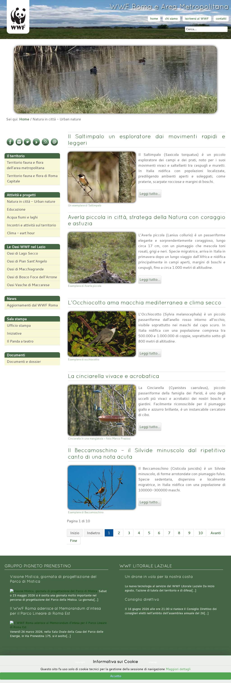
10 (200, 532)
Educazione (16, 209)
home (154, 19)
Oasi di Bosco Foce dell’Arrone (32, 276)
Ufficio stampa (19, 325)
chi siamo (171, 19)
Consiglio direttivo (142, 599)
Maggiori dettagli (178, 669)
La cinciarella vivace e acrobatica (113, 376)
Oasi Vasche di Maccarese (28, 284)
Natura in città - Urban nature (31, 201)
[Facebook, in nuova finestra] (10, 144)
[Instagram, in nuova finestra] (19, 144)
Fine (73, 540)
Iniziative (14, 333)
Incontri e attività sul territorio (31, 225)
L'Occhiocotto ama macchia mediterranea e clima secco (144, 302)
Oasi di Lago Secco (22, 253)
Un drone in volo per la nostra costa (159, 577)
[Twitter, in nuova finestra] (27, 144)
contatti (221, 19)
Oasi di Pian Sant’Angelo (27, 261)
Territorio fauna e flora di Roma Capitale (32, 178)
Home (24, 119)
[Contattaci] (54, 144)
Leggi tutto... (149, 193)
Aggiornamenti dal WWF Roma (32, 305)
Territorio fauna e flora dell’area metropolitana (25, 165)
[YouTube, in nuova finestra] (36, 144)
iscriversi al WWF (197, 19)
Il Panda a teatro (20, 341)
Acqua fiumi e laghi (22, 217)
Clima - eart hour (21, 232)
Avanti (215, 532)
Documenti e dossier (24, 361)
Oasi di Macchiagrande (25, 269)
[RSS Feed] (45, 144)
